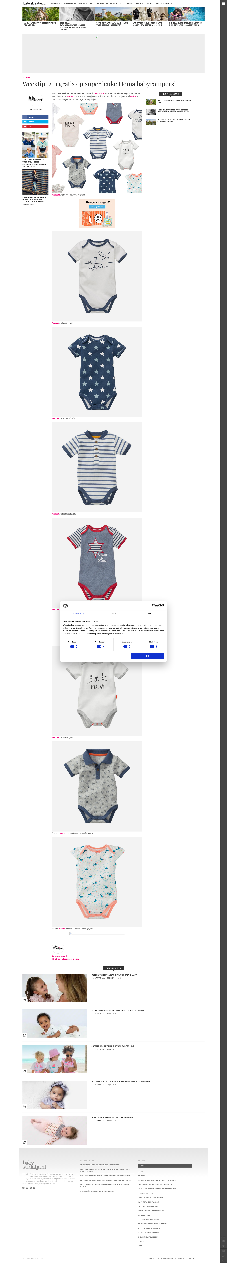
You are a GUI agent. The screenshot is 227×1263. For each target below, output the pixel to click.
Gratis (150, 3)
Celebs (122, 3)
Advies (130, 3)
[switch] (100, 646)
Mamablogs (56, 3)
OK (147, 656)
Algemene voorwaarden (167, 1258)
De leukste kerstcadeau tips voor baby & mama (114, 975)
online (133, 96)
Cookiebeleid (190, 1258)
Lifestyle (100, 3)
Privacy (181, 1258)
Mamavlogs (70, 3)
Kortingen (166, 3)
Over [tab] (149, 614)
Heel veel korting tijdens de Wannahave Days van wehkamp (121, 1082)
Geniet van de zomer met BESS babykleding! (112, 1117)
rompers (70, 96)
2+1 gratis (99, 93)
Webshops (140, 3)
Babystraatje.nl (35, 109)
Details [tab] (113, 614)
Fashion (26, 77)
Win (157, 3)
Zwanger (82, 3)
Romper (55, 323)
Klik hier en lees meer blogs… (65, 959)
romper (62, 833)
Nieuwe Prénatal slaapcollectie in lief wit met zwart (118, 1010)
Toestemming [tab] (78, 614)
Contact (152, 1258)
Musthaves (111, 3)
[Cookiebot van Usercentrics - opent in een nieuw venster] (153, 605)
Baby (91, 3)
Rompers (56, 195)
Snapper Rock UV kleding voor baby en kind (113, 1046)
